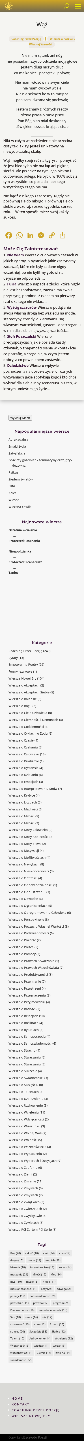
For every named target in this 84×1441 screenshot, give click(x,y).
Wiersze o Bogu (20, 706)
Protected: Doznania (24, 541)
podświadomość (43, 1296)
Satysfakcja (17, 453)
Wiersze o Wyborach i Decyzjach (33, 1160)
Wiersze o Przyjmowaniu (27, 1002)
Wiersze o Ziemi (20, 1174)
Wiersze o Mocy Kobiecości (29, 837)
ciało (49, 1253)
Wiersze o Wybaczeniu (25, 1154)
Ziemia (44, 1353)
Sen (15, 1317)
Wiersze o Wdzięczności (26, 1119)
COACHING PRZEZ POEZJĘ (36, 1410)
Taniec (13, 572)
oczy (46, 1289)
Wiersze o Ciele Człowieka (28, 713)
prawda (40, 1303)
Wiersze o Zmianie (22, 1181)
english (52, 1260)
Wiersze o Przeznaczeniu (27, 995)
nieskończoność (23, 1289)
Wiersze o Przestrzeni (25, 988)
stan (39, 1324)
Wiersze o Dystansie (24, 768)
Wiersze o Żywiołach (24, 1222)
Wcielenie (64, 1338)
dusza (34, 1260)
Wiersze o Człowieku (24, 754)
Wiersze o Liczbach (23, 802)
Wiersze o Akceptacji (24, 685)
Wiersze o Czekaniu (23, 747)
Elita (12, 486)
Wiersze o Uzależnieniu (26, 1099)
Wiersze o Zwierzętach (25, 1209)
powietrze (19, 1303)
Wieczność (19, 1345)
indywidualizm (42, 1267)
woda (59, 1345)
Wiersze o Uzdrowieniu (26, 1105)
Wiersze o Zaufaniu (23, 1167)
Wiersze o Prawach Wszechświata (34, 967)
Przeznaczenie (22, 1310)
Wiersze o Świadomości (26, 1078)
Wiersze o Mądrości (23, 809)
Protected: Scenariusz (25, 562)
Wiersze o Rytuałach (24, 1030)
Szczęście (38, 1331)
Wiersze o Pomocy (22, 954)
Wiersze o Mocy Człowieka (28, 830)
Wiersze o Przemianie (25, 981)
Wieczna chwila (20, 507)
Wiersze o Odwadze (23, 899)
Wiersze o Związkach (24, 1202)
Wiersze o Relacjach (23, 1016)
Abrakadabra (18, 439)
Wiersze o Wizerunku (24, 1126)
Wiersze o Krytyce (22, 795)
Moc (56, 1274)
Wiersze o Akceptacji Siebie (29, 692)
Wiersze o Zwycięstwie (25, 1216)
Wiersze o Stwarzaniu (25, 1057)
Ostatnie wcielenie (23, 530)
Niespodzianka (20, 551)
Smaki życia (17, 446)
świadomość (21, 1360)
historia (18, 1267)
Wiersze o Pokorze (22, 940)
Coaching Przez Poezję (26, 39)
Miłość (39, 1274)
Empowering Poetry (23, 664)
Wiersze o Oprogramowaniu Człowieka (37, 912)
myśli (32, 1282)
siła (47, 1317)
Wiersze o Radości (22, 1009)
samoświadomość (53, 1310)
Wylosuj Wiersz (20, 418)
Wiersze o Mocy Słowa (25, 844)
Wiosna (14, 500)
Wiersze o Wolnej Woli (25, 1133)
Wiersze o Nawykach (24, 864)
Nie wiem (15, 255)
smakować (20, 1324)
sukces (17, 1331)
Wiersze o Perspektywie (26, 919)
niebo (49, 1282)
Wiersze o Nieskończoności (29, 871)
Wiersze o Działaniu (23, 775)
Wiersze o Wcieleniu (24, 1112)
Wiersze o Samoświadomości (30, 1043)
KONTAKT (20, 1404)
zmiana (63, 1353)
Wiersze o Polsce (21, 947)
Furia (12, 284)
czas (64, 1253)
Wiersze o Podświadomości (29, 933)
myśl (16, 1282)
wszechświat (21, 1353)
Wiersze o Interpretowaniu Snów (33, 788)
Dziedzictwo (18, 365)
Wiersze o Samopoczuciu (27, 1036)
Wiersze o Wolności (23, 1140)
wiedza (41, 1345)
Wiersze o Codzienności (26, 727)
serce (31, 1317)
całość (32, 1253)
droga (16, 1260)
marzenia (19, 1274)
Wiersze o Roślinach (24, 1023)
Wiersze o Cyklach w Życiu (28, 733)
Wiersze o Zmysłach (23, 1188)
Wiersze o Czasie (21, 740)
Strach (57, 1324)
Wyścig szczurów (22, 307)
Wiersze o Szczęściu (23, 1085)
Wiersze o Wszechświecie (27, 1147)
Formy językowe (20, 671)
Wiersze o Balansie (23, 699)
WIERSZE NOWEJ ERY (31, 1416)
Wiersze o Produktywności (28, 974)
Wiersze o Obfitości (23, 878)
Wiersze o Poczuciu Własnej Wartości (52, 41)
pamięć (17, 1296)
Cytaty (13, 658)
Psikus (13, 472)
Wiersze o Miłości (21, 816)
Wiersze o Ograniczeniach (28, 905)
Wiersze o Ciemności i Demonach (33, 720)
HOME (17, 1398)
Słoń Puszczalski (21, 336)
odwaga (64, 1289)
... (14, 535)
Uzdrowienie (39, 1338)
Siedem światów (21, 479)
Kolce (13, 493)
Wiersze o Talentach (24, 1092)
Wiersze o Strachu (22, 1050)
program (61, 1303)
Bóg (15, 1253)
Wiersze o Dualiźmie (24, 761)
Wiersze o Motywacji (24, 850)
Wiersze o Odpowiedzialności (30, 885)
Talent (17, 1338)
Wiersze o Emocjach (23, 782)
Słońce (59, 1331)
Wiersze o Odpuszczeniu (27, 892)
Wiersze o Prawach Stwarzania (31, 961)
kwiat (65, 1267)
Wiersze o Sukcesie (23, 1071)
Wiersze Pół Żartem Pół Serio (30, 1229)
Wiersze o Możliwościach (27, 857)
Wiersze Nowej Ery (22, 678)
